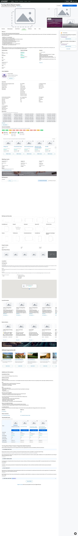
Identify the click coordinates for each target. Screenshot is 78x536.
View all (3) (68, 48)
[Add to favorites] (12, 141)
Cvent (1, 3)
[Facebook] (21, 411)
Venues (12, 1)
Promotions (16, 1)
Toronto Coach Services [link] (46, 329)
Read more (41, 62)
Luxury (29, 1)
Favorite (59, 5)
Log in (76, 1)
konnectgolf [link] (31, 329)
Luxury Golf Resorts (31, 359)
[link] (8, 326)
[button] (23, 18)
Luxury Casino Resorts (19, 359)
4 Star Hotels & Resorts (44, 359)
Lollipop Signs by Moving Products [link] (8, 329)
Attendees (3, 179)
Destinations (21, 1)
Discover (26, 1)
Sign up (73, 1)
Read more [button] (4, 313)
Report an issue (20, 484)
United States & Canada (7, 359)
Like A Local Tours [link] (19, 329)
